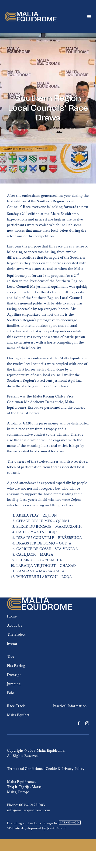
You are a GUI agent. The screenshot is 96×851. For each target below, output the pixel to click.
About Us (14, 625)
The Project (16, 634)
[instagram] (87, 723)
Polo (10, 692)
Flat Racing (16, 665)
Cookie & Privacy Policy (65, 768)
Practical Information (70, 705)
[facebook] (79, 723)
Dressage (14, 674)
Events (12, 643)
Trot (10, 656)
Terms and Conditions (25, 768)
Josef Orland (57, 828)
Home (12, 616)
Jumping (14, 683)
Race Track (16, 705)
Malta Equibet (18, 715)
